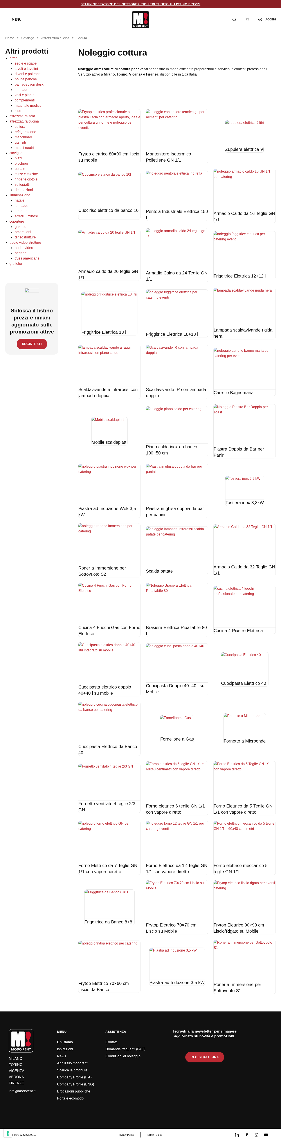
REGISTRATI (32, 344)
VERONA (16, 1077)
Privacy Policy (126, 1134)
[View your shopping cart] (247, 19)
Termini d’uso (154, 1134)
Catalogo (27, 38)
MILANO (15, 1058)
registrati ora (205, 1057)
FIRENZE (16, 1083)
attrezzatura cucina (55, 38)
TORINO (15, 1065)
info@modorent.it (22, 1091)
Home (9, 38)
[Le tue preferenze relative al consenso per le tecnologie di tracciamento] (8, 1133)
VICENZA (16, 1071)
